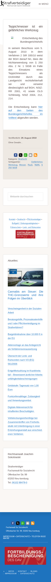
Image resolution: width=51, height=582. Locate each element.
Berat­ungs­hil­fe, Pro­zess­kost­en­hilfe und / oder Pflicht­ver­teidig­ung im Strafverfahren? (25, 323)
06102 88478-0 (19, 482)
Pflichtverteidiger (34, 219)
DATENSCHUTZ (23, 536)
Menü (45, 4)
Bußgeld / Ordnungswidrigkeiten (25, 223)
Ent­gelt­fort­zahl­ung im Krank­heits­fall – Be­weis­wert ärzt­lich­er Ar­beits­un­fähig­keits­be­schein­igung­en (25, 375)
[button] (15, 155)
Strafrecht (22, 159)
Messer (22, 165)
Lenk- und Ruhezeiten (32, 227)
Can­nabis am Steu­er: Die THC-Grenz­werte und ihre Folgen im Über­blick (25, 295)
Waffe (37, 165)
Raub (30, 165)
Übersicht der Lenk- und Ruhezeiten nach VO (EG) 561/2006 (21, 360)
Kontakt (12, 219)
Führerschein (15, 227)
